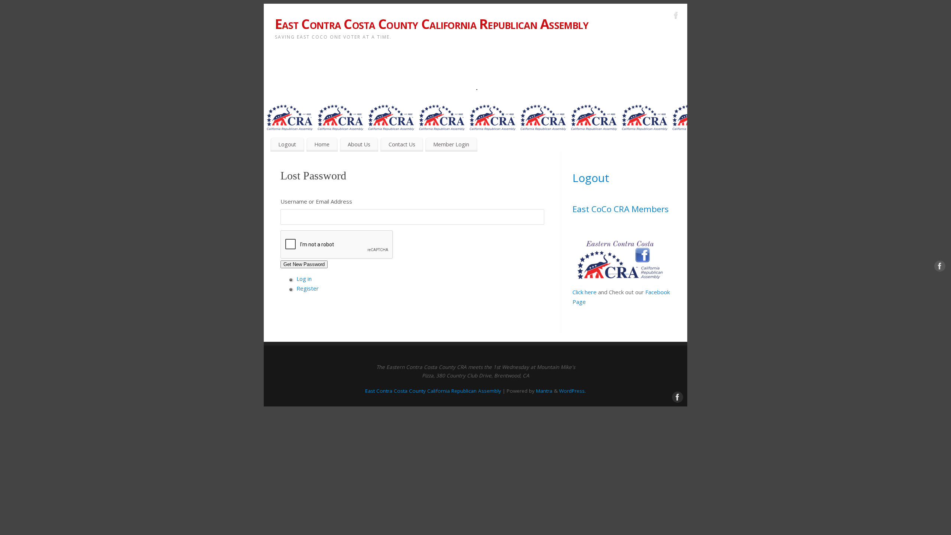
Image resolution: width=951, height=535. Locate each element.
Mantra (544, 391)
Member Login (451, 144)
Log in (304, 278)
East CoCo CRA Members (620, 209)
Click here (584, 292)
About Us (359, 144)
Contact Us (402, 144)
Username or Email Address (316, 201)
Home (322, 144)
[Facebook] (676, 16)
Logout (287, 144)
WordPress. (572, 391)
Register (307, 288)
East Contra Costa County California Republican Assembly (431, 24)
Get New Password (304, 264)
